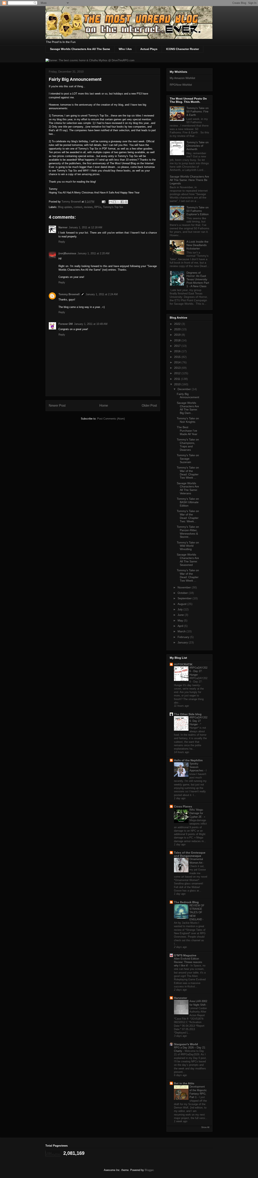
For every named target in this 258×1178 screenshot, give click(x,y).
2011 (177, 378)
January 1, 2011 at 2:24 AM (102, 294)
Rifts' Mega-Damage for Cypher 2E (196, 813)
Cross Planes (183, 806)
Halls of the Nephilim (188, 760)
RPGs (97, 207)
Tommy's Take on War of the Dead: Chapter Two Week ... (188, 472)
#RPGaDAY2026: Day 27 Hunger (198, 721)
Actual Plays (148, 49)
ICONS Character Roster (182, 49)
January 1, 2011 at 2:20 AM (93, 253)
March (182, 631)
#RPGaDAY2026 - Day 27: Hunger (198, 671)
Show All (205, 1127)
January (183, 642)
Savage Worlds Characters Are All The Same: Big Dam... (188, 407)
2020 (177, 329)
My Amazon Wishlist (182, 78)
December (185, 389)
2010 (177, 384)
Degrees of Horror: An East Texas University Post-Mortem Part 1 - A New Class (197, 279)
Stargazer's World (186, 1044)
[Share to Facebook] (122, 202)
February (184, 637)
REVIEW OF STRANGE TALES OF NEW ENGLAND (196, 912)
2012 (177, 373)
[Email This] (111, 202)
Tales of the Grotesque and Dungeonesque (189, 854)
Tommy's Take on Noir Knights (188, 420)
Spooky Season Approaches (196, 767)
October (183, 592)
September (185, 598)
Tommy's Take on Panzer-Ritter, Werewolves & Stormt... (188, 531)
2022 (177, 323)
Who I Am (125, 49)
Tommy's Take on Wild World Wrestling (188, 546)
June (181, 614)
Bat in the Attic (184, 1083)
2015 (177, 356)
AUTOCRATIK (183, 664)
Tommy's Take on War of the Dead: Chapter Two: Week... (188, 516)
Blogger (149, 1170)
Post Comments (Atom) (111, 418)
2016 (177, 351)
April (181, 625)
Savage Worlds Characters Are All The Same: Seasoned (188, 559)
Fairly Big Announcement (188, 395)
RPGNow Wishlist (181, 84)
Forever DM (65, 323)
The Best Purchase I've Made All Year (187, 431)
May (181, 620)
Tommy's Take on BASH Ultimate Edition (188, 502)
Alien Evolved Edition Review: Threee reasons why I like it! (188, 962)
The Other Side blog (188, 714)
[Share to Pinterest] (126, 202)
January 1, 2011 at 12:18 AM (85, 227)
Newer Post (57, 405)
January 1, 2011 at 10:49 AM (90, 323)
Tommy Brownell (69, 294)
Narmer (63, 227)
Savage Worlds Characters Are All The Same (80, 49)
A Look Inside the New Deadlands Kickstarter (197, 245)
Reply (61, 241)
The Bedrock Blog (186, 902)
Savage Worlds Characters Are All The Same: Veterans (188, 488)
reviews (88, 207)
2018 (177, 340)
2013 (177, 367)
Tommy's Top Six (113, 207)
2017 (177, 345)
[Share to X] (118, 202)
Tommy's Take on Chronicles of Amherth (197, 146)
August (182, 604)
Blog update (65, 207)
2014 (177, 362)
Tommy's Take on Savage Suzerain (188, 459)
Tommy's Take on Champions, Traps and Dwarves (188, 444)
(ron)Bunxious (67, 253)
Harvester (180, 997)
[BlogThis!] (114, 202)
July (180, 609)
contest (78, 207)
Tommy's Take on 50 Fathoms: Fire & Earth (197, 111)
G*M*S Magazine (185, 955)
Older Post (149, 405)
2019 (177, 334)
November (185, 587)
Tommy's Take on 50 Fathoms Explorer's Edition (197, 211)
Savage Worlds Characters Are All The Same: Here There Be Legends (189, 180)
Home (103, 405)
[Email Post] (103, 201)
